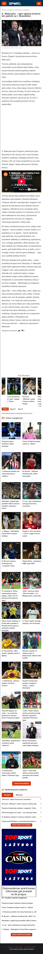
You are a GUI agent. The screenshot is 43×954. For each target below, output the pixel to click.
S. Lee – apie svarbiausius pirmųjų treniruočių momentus (22, 925)
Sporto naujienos (8, 10)
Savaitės (7, 795)
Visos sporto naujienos (21, 825)
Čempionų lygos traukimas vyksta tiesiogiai (17, 903)
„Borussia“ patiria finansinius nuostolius (16, 799)
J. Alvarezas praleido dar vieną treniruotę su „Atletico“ (21, 912)
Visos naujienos (21, 783)
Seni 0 (20, 409)
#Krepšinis (26, 375)
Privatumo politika (29, 947)
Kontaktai (11, 947)
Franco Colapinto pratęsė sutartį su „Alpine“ (17, 907)
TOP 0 (5, 409)
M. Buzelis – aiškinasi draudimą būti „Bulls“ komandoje (22, 916)
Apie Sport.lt (19, 947)
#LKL (20, 375)
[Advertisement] (21, 128)
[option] (29, 393)
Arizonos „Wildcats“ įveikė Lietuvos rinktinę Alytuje (20, 804)
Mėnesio (19, 795)
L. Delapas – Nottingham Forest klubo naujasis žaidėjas (21, 929)
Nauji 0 (12, 409)
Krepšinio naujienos (22, 10)
